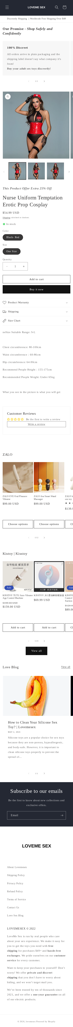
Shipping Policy (16, 875)
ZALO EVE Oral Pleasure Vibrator (15, 497)
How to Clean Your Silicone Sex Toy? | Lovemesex (32, 724)
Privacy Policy (15, 883)
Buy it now (37, 289)
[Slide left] (29, 81)
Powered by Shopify (45, 1021)
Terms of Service (16, 899)
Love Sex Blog (15, 915)
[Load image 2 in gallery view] (36, 171)
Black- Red (12, 237)
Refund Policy (15, 891)
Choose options (18, 524)
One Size (11, 251)
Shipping (6, 217)
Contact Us (13, 907)
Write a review (36, 424)
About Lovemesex (17, 867)
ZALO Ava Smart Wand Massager (45, 497)
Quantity (7, 259)
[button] (7, 7)
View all (36, 650)
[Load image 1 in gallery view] (17, 171)
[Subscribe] (62, 815)
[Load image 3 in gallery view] (55, 171)
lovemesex (31, 1021)
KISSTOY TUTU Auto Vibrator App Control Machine (18, 596)
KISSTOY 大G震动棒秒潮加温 (49, 595)
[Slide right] (44, 81)
